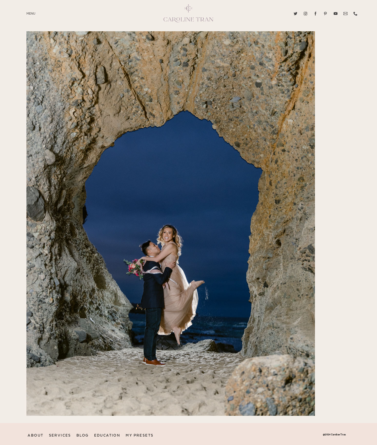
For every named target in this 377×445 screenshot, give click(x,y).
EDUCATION (107, 435)
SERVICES (60, 435)
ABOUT (35, 435)
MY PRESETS (139, 435)
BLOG (82, 435)
